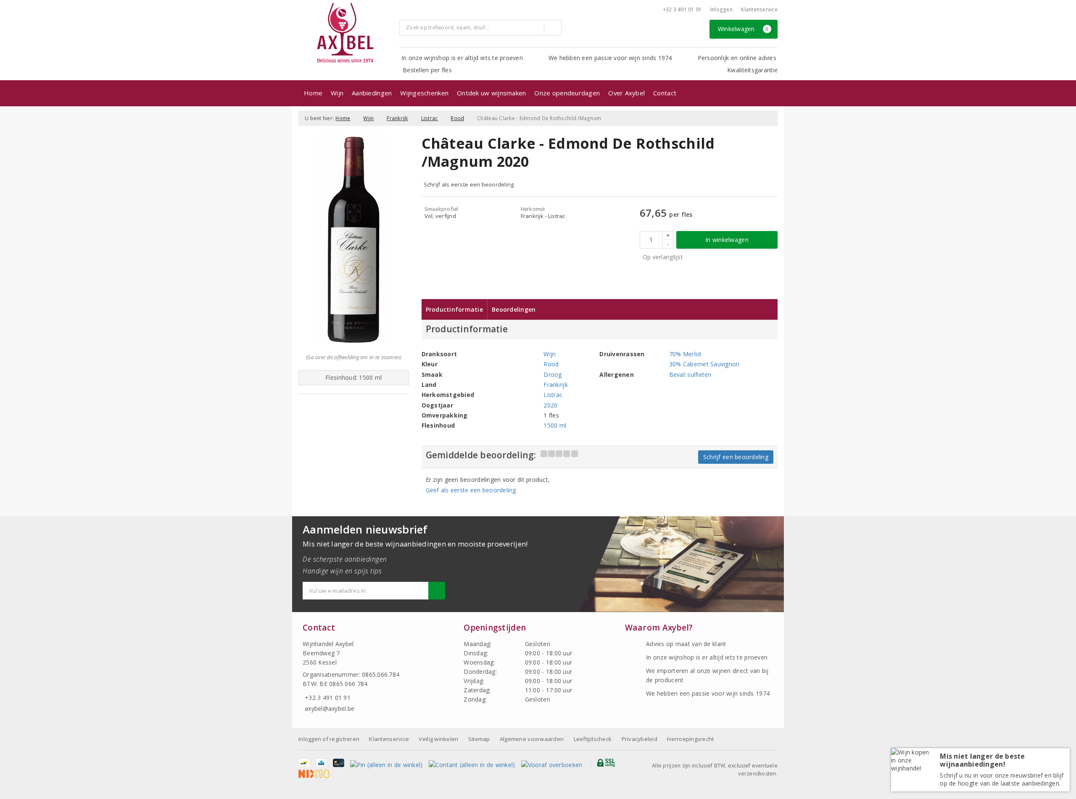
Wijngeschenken (424, 93)
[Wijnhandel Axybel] (346, 33)
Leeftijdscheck (593, 739)
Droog (552, 374)
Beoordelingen (513, 309)
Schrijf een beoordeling (735, 457)
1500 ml (554, 425)
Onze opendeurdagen (567, 93)
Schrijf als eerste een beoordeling (469, 184)
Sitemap (479, 739)
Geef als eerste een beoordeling (471, 490)
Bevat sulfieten (690, 374)
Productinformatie (454, 309)
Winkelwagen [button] (743, 29)
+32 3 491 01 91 (682, 9)
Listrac (429, 118)
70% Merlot (685, 354)
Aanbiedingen (372, 93)
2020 (550, 405)
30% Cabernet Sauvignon (704, 364)
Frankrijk (397, 118)
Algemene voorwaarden (532, 739)
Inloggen (721, 9)
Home (313, 93)
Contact (664, 93)
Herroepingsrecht (690, 739)
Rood (457, 118)
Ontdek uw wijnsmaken (491, 93)
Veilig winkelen (438, 739)
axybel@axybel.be (329, 708)
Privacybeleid (639, 739)
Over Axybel (626, 93)
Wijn (337, 93)
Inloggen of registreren (328, 739)
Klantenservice (759, 9)
